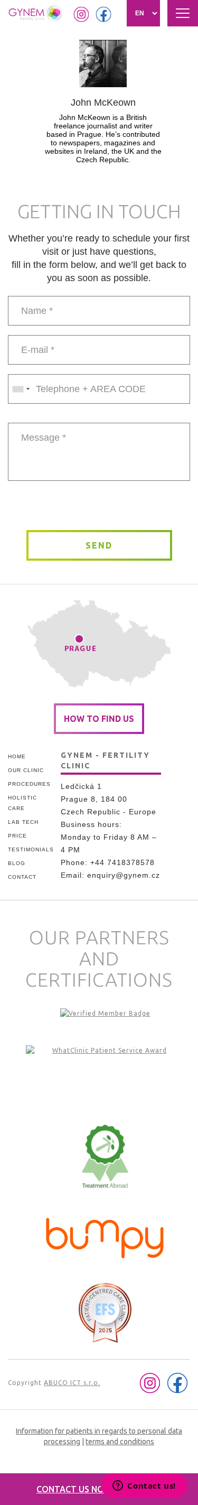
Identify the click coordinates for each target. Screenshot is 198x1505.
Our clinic (26, 770)
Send (99, 545)
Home (17, 756)
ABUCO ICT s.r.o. (72, 1382)
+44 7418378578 (122, 862)
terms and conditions (120, 1441)
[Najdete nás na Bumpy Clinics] (105, 1235)
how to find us (99, 718)
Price (17, 836)
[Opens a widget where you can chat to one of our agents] (144, 1486)
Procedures (29, 784)
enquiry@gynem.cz (123, 875)
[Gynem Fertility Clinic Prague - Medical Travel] (105, 1077)
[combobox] (20, 389)
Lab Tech (23, 822)
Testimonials (30, 849)
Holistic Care (22, 803)
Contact (22, 877)
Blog (16, 863)
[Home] (36, 13)
